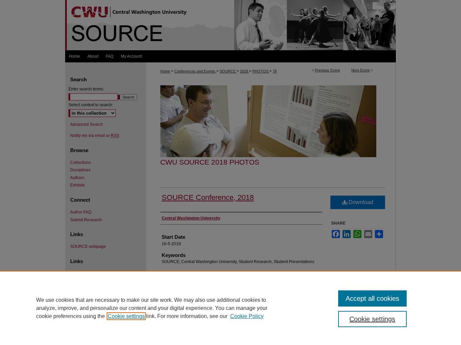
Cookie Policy (247, 316)
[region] (230, 308)
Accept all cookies (372, 298)
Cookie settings (126, 316)
